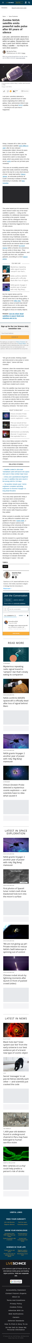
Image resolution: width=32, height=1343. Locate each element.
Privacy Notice (22, 343)
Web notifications (16, 1314)
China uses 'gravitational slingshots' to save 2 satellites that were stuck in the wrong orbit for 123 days (15, 479)
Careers (16, 1317)
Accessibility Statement (16, 1290)
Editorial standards (16, 1321)
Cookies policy (16, 1307)
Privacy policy (16, 1304)
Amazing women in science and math (22, 1234)
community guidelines (19, 603)
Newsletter (26, 91)
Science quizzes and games (9, 1251)
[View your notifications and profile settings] (27, 615)
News (23, 53)
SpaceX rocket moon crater (19, 8)
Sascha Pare (12, 51)
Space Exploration (13, 16)
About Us (16, 1297)
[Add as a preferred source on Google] (16, 1281)
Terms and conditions (16, 1300)
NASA (21, 105)
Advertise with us (16, 1310)
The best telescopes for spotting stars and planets (9, 1255)
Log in (15, 600)
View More (16, 633)
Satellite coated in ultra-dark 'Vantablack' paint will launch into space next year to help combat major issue (16, 472)
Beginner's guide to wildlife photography (22, 1251)
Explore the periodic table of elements (9, 1239)
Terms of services (20, 342)
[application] (16, 193)
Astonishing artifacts (22, 1224)
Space (4, 16)
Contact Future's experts (16, 1293)
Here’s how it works (20, 58)
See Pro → (19, 2)
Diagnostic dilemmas (9, 1224)
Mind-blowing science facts (22, 1254)
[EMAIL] (16, 577)
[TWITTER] (13, 577)
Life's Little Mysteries (9, 1222)
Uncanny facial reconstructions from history (22, 1240)
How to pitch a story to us (16, 1324)
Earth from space (22, 1222)
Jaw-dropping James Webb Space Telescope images (9, 1235)
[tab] (10, 615)
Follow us (16, 91)
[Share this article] (4, 91)
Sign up (21, 600)
